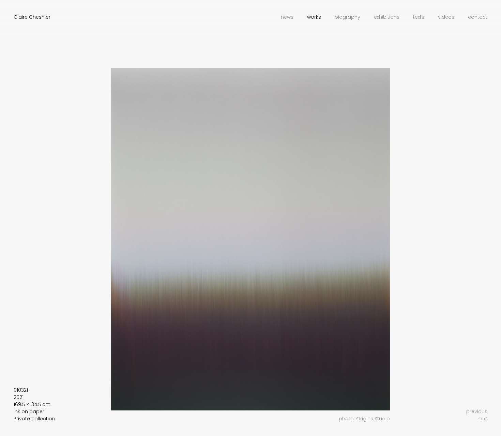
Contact (477, 17)
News (287, 17)
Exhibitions (386, 17)
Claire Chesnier (32, 17)
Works (314, 17)
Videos (446, 17)
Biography (347, 17)
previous (476, 411)
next (482, 418)
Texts (418, 17)
